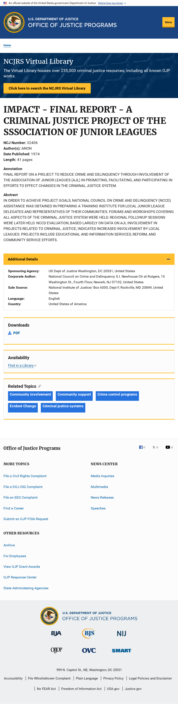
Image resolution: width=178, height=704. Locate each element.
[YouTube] (170, 450)
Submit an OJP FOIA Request (25, 519)
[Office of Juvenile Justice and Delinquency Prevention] (56, 654)
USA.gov (113, 689)
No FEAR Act (46, 689)
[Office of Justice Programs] (14, 22)
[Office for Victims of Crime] (89, 653)
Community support (74, 394)
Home (7, 45)
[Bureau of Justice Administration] (56, 637)
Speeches (98, 508)
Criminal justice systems (63, 406)
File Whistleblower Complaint (49, 678)
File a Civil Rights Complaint (24, 476)
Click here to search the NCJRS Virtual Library (47, 88)
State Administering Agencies (25, 588)
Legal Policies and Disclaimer (150, 678)
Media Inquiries (102, 476)
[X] (157, 450)
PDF (16, 333)
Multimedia (99, 487)
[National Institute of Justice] (121, 637)
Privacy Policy (113, 678)
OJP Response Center (19, 577)
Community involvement (30, 394)
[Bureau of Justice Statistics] (89, 639)
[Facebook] (144, 450)
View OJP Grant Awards (21, 567)
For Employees (14, 556)
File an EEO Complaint (20, 497)
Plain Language (87, 678)
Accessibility (13, 678)
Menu (168, 22)
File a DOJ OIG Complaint (23, 487)
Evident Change (23, 406)
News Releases (102, 497)
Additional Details (23, 259)
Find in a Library (21, 365)
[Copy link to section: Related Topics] (38, 386)
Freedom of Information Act (81, 689)
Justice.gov (133, 689)
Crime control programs (117, 394)
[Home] (72, 22)
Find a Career (13, 508)
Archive (9, 545)
